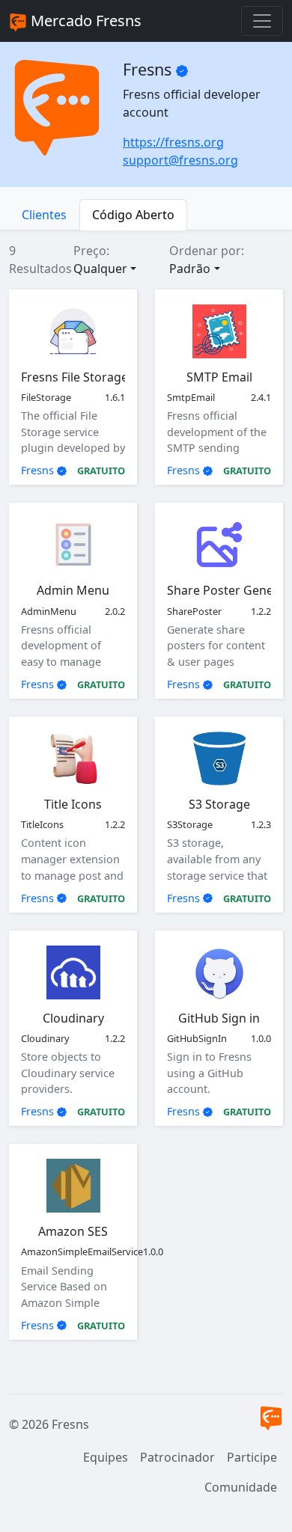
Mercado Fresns (84, 20)
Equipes (105, 1457)
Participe (252, 1457)
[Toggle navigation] (262, 21)
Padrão (189, 268)
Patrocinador (177, 1457)
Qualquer (100, 268)
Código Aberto (133, 214)
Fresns (37, 470)
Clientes (44, 214)
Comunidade (240, 1487)
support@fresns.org (180, 160)
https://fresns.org (173, 142)
